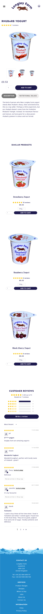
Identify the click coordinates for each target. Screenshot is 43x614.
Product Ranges (21, 586)
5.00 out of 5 (27, 395)
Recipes (21, 588)
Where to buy (21, 591)
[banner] (21, 6)
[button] (6, 25)
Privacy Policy (21, 611)
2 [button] (20, 529)
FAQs (21, 608)
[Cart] (39, 6)
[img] (9, 430)
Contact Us (21, 600)
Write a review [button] (21, 417)
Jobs (21, 594)
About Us (21, 597)
